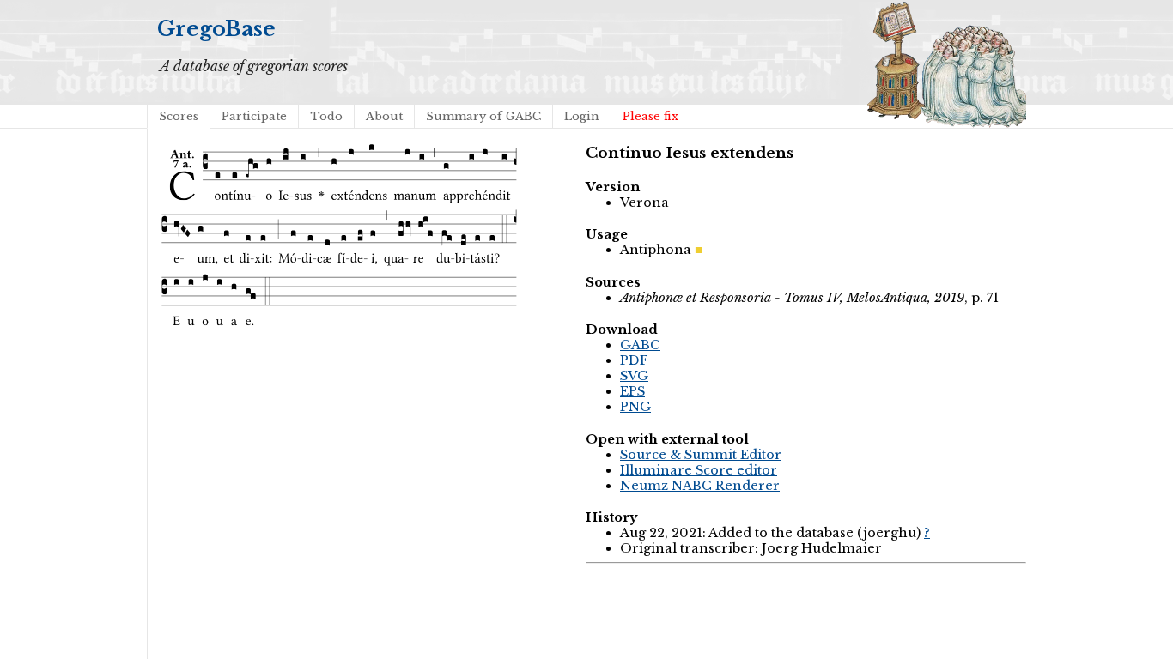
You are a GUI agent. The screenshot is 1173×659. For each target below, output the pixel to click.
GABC (640, 345)
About (384, 116)
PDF (634, 360)
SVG (634, 376)
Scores (178, 116)
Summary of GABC (483, 116)
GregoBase (216, 28)
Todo (326, 116)
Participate (254, 116)
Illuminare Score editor (698, 470)
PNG (635, 406)
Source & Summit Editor (700, 455)
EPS (632, 391)
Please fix (650, 116)
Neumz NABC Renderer (700, 485)
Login (581, 116)
